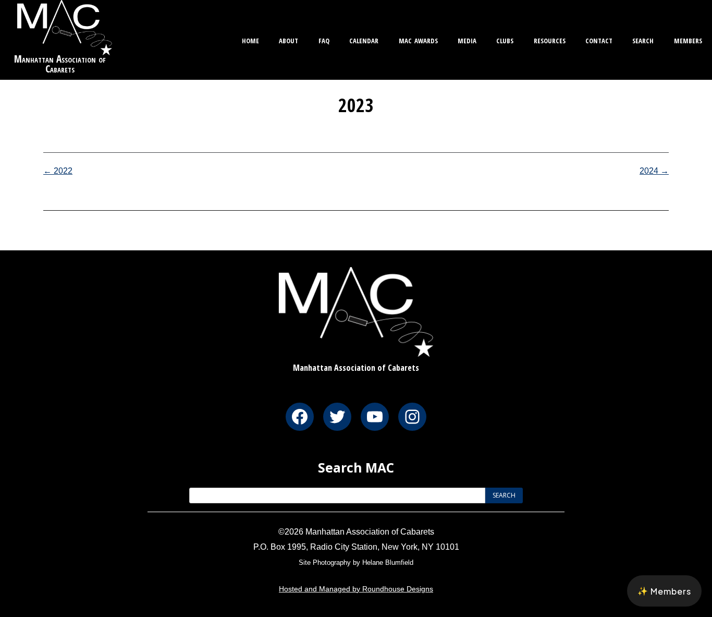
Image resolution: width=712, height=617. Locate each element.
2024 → (654, 170)
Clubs (504, 39)
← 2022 (57, 170)
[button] (664, 591)
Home (250, 39)
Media (467, 39)
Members (688, 39)
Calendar (363, 39)
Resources (550, 39)
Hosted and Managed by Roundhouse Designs (356, 589)
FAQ (323, 39)
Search (643, 39)
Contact (598, 39)
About (288, 39)
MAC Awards (418, 39)
